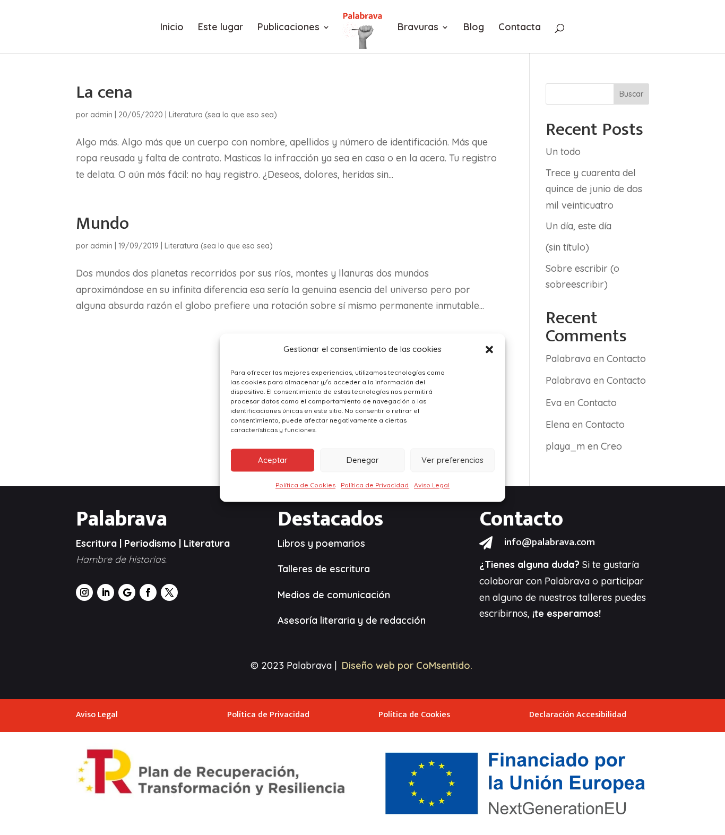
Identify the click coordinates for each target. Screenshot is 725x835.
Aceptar (273, 460)
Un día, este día (578, 226)
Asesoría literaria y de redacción (352, 620)
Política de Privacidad (375, 485)
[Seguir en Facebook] (148, 592)
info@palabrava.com (549, 542)
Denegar (363, 460)
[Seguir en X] (169, 592)
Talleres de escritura (324, 569)
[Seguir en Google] (126, 592)
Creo (611, 446)
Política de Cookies (305, 485)
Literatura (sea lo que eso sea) (223, 114)
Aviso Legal (432, 485)
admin (101, 114)
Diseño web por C (382, 665)
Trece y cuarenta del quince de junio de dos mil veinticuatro (594, 189)
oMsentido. (447, 665)
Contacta (519, 28)
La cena (104, 92)
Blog (473, 28)
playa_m (565, 446)
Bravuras (418, 28)
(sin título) (567, 247)
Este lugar (220, 28)
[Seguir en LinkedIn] (105, 592)
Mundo (102, 223)
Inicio (172, 28)
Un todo (563, 151)
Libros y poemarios (321, 543)
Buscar (631, 94)
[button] (489, 349)
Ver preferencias (452, 460)
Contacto (626, 358)
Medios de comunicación (334, 595)
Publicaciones (288, 28)
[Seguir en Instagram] (84, 592)
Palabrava (568, 358)
